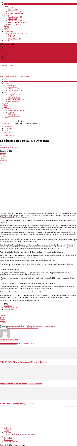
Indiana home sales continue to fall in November (22, 328)
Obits (6, 30)
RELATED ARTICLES (8, 343)
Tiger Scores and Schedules (18, 22)
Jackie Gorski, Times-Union (9, 147)
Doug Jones (8, 306)
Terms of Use (8, 60)
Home (2, 123)
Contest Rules (8, 53)
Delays (6, 28)
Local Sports (12, 19)
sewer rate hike (9, 309)
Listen (7, 4)
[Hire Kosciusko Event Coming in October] (38, 399)
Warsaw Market (9, 136)
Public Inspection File (11, 62)
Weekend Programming (16, 13)
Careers (6, 51)
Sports (6, 15)
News (6, 6)
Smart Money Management (17, 33)
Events (6, 26)
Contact (7, 40)
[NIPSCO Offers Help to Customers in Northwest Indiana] (38, 358)
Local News (12, 8)
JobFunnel (7, 49)
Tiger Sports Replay (15, 24)
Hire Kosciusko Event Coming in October (17, 403)
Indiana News (13, 10)
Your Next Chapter (14, 39)
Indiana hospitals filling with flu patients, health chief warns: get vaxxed (32, 326)
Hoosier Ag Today (14, 11)
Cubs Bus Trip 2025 (15, 17)
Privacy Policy (8, 58)
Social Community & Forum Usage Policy (21, 54)
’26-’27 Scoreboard (15, 20)
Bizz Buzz (11, 35)
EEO (5, 56)
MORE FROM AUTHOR (25, 343)
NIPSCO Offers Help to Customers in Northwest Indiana (23, 362)
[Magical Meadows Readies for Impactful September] (38, 380)
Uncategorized (8, 132)
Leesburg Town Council (11, 307)
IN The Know (12, 37)
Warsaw (6, 134)
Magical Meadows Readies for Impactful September (21, 384)
